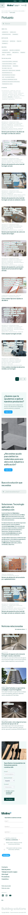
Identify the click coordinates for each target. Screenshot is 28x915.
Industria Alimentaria (14, 50)
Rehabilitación (18, 98)
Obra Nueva (16, 95)
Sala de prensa (6, 869)
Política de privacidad (6, 886)
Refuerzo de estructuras (8, 98)
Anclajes (18, 90)
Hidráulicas (13, 32)
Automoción (5, 50)
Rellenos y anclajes (7, 68)
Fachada (15, 93)
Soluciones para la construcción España (13, 11)
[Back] (2, 5)
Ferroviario (21, 93)
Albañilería (12, 90)
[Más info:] (3, 896)
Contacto (5, 867)
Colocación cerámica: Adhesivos (9, 61)
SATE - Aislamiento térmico (8, 77)
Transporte (15, 34)
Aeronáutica (5, 32)
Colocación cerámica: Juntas (9, 63)
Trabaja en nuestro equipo (9, 872)
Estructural (5, 93)
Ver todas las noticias (20, 629)
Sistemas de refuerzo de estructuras (11, 81)
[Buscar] (3, 24)
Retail (3, 54)
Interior (20, 94)
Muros (11, 95)
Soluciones (5, 12)
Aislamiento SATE (5, 90)
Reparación (5, 99)
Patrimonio (21, 95)
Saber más (8, 412)
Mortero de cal (5, 95)
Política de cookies (6, 888)
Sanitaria (9, 54)
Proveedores (5, 877)
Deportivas (12, 41)
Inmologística (15, 52)
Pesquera (23, 52)
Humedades (4, 94)
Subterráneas (11, 99)
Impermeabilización (12, 94)
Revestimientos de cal (7, 72)
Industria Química (6, 52)
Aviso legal (5, 874)
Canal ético (5, 879)
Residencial (5, 43)
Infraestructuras (6, 34)
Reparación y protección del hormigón (11, 70)
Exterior (11, 93)
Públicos (19, 41)
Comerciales (5, 41)
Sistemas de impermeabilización (9, 79)
